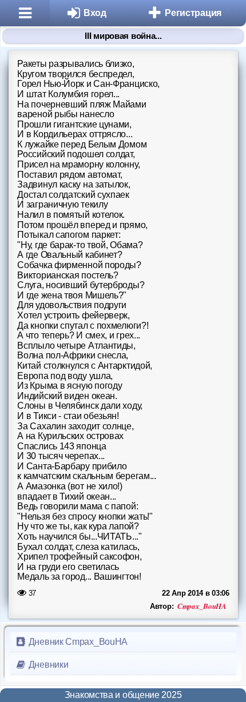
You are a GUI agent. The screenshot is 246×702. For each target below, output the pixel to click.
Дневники (47, 664)
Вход (95, 13)
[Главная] (25, 13)
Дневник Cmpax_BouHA (77, 642)
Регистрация (193, 13)
